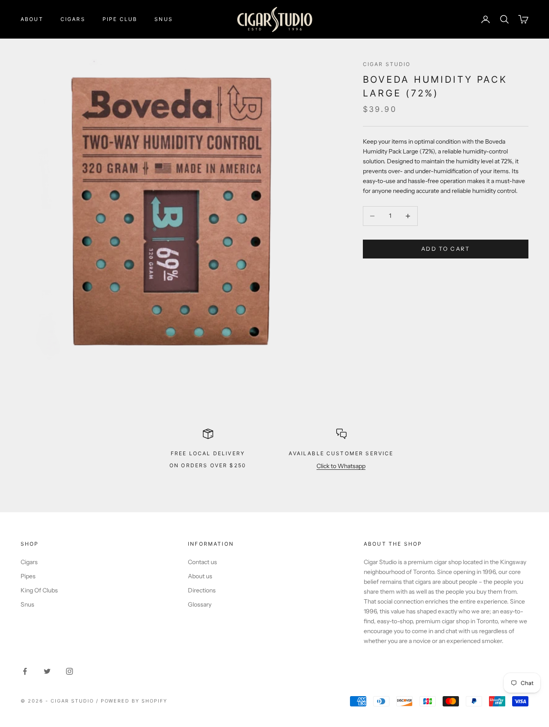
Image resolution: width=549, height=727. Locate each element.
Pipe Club (120, 19)
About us (200, 576)
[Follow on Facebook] (25, 671)
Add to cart (445, 248)
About (32, 19)
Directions (202, 590)
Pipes (28, 576)
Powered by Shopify (134, 701)
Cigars (72, 19)
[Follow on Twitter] (47, 671)
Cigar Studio (387, 64)
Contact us (202, 562)
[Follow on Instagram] (69, 671)
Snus (163, 19)
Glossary (199, 604)
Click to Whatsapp (341, 466)
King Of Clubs (39, 590)
